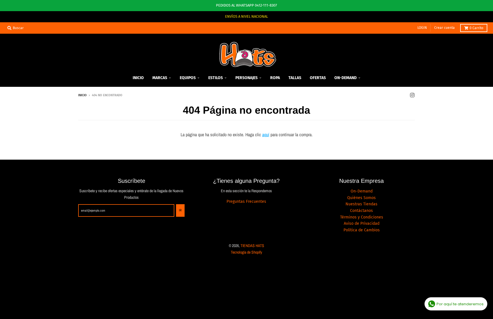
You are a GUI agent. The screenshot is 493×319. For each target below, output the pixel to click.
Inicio (82, 95)
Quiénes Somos (361, 197)
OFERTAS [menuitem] (318, 77)
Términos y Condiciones (361, 217)
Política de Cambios (362, 230)
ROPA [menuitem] (275, 77)
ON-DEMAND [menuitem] (345, 77)
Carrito (476, 28)
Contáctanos (361, 210)
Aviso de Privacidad (361, 223)
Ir (180, 210)
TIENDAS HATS (252, 245)
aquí (265, 134)
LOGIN (422, 28)
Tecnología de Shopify (246, 252)
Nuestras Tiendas (361, 204)
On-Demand (362, 191)
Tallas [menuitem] (294, 77)
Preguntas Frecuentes (246, 201)
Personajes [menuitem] (246, 77)
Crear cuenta (444, 28)
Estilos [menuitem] (215, 77)
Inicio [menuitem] (138, 77)
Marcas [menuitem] (159, 77)
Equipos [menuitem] (188, 77)
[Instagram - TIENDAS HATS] (412, 95)
